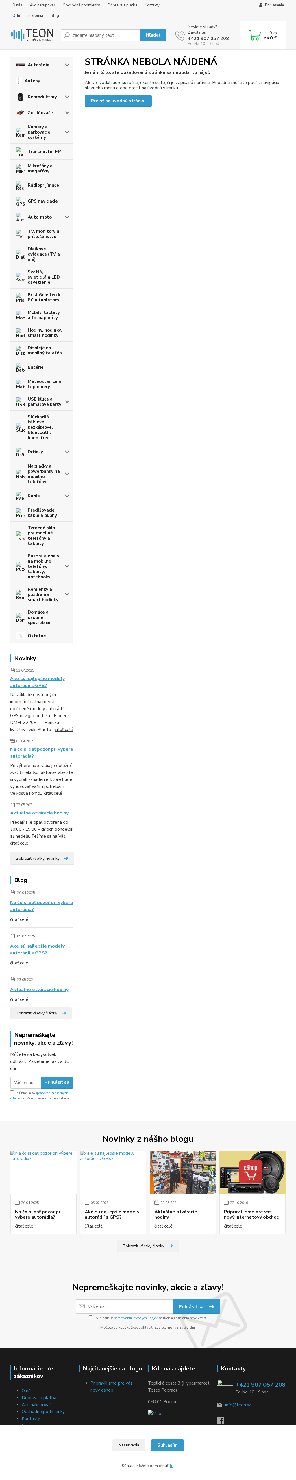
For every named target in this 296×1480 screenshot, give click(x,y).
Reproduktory (42, 97)
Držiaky (35, 452)
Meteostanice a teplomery (44, 384)
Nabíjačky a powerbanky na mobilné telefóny (44, 474)
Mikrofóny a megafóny (40, 168)
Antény (32, 81)
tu (171, 1465)
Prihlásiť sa (57, 1082)
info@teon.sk (238, 1405)
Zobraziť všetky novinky (38, 858)
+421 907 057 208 (208, 38)
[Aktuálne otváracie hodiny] (183, 1172)
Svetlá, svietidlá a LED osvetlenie (44, 277)
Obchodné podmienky (81, 5)
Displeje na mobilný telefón (45, 350)
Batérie (36, 367)
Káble (34, 496)
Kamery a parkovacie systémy (39, 132)
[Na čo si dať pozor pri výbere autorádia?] (43, 1172)
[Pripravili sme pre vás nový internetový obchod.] (252, 1172)
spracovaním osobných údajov (136, 1318)
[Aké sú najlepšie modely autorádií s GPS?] (113, 1172)
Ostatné (37, 636)
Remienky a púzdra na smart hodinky (43, 594)
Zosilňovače (40, 113)
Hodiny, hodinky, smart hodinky (45, 332)
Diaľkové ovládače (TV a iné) (44, 254)
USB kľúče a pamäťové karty (44, 401)
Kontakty (152, 5)
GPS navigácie (43, 201)
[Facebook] (223, 1422)
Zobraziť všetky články (36, 1013)
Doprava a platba (122, 5)
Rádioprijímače (43, 185)
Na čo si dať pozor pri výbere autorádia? (41, 752)
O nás (17, 5)
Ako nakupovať (42, 5)
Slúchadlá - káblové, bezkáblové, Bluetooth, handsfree (40, 427)
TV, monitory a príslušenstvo (43, 233)
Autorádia (38, 65)
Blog (55, 15)
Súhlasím (167, 1445)
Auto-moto (40, 217)
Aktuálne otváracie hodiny (39, 813)
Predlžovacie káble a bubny (42, 512)
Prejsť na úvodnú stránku (118, 101)
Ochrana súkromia (27, 15)
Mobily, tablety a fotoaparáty (44, 315)
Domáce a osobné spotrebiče (39, 617)
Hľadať (153, 35)
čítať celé (64, 729)
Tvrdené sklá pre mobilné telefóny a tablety (41, 535)
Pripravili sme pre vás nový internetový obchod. (252, 1214)
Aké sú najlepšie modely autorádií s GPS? (37, 682)
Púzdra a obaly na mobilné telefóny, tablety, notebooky (43, 566)
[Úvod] (33, 35)
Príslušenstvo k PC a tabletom (44, 297)
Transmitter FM (45, 151)
